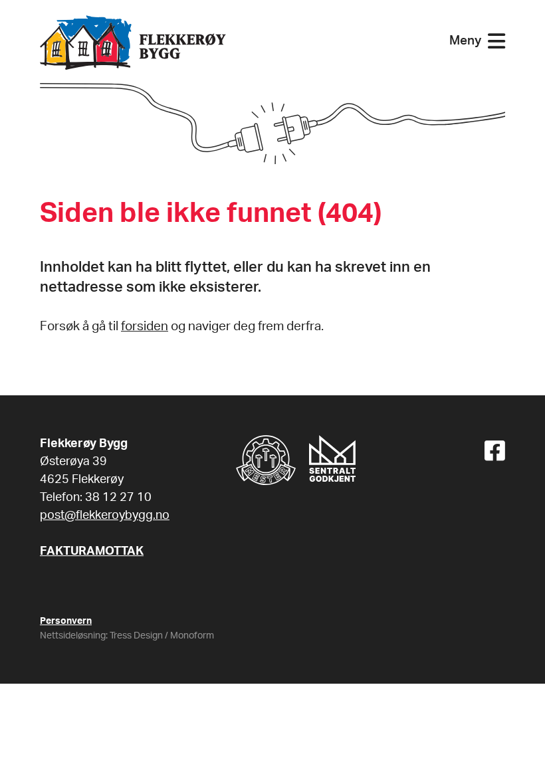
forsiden (144, 326)
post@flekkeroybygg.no (104, 516)
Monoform (192, 635)
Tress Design (136, 635)
